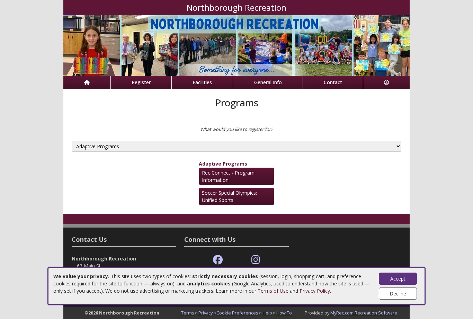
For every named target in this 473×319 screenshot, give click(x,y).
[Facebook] (218, 260)
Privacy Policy (315, 290)
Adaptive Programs (223, 163)
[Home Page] (86, 82)
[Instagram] (255, 260)
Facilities (202, 82)
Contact (333, 82)
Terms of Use (273, 290)
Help (267, 313)
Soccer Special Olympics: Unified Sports (229, 196)
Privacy (205, 313)
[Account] (386, 82)
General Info (268, 82)
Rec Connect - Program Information (228, 176)
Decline (398, 293)
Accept (397, 278)
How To (284, 313)
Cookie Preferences (237, 313)
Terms (187, 313)
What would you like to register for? (236, 129)
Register (141, 82)
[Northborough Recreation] (236, 45)
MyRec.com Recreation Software (363, 313)
